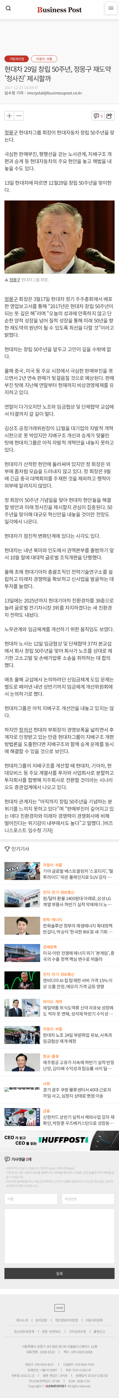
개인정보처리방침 (66, 1320)
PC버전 (59, 1307)
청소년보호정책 (24, 1331)
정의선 (25, 729)
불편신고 (99, 1331)
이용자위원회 (94, 1320)
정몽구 (11, 132)
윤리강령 (41, 1320)
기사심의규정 (77, 1331)
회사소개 (22, 1320)
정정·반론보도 (51, 1331)
